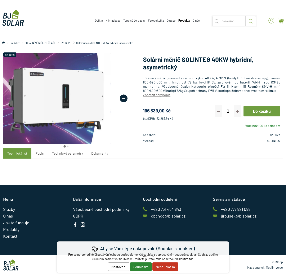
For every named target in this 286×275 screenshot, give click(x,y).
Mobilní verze (274, 267)
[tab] (64, 146)
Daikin (99, 20)
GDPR (78, 215)
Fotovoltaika (156, 20)
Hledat (251, 21)
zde (191, 259)
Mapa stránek (255, 267)
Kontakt (10, 236)
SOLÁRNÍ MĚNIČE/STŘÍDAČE (40, 42)
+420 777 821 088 (235, 209)
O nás (196, 20)
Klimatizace (113, 20)
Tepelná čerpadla (134, 20)
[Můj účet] (271, 20)
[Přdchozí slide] (8, 98)
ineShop (277, 262)
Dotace (170, 20)
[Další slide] (124, 98)
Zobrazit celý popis (156, 95)
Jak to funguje (16, 222)
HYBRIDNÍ (66, 42)
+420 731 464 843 (166, 209)
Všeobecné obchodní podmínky (101, 209)
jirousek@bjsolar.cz (238, 215)
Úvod (3, 43)
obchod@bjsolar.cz (168, 215)
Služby (9, 209)
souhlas (148, 254)
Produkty (15, 42)
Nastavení (118, 267)
